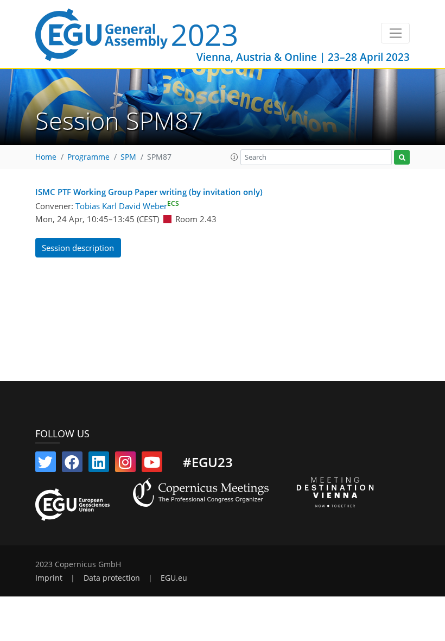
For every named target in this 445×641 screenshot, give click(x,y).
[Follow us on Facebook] (72, 464)
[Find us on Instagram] (125, 464)
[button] (234, 157)
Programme (88, 157)
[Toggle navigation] (395, 33)
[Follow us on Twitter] (45, 464)
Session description (78, 247)
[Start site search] (402, 157)
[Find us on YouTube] (152, 464)
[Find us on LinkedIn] (98, 464)
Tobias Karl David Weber (127, 205)
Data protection (112, 578)
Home (45, 157)
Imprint (48, 578)
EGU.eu (174, 578)
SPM (128, 157)
